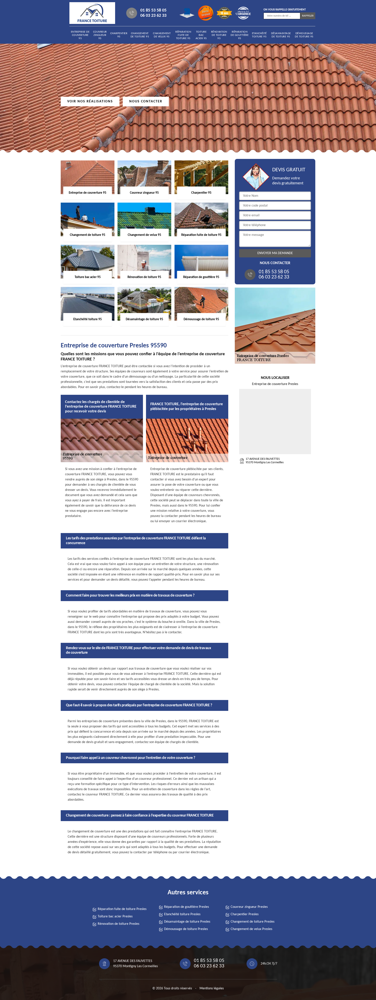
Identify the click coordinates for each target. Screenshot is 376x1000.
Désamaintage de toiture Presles (187, 921)
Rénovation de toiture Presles (118, 924)
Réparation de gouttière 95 (239, 35)
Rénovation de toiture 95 (219, 35)
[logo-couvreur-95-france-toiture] (89, 13)
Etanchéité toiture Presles (182, 914)
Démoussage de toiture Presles (186, 929)
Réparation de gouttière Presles (186, 907)
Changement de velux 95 (162, 35)
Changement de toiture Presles (252, 921)
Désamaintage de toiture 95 (281, 35)
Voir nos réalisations (90, 101)
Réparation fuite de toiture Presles (122, 909)
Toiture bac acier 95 (201, 35)
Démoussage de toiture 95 (304, 35)
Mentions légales (212, 988)
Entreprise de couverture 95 (80, 35)
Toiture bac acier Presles (115, 916)
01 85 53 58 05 (153, 10)
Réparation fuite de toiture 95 (183, 35)
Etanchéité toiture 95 (259, 35)
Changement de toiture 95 (140, 35)
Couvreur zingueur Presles (249, 907)
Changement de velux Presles (251, 929)
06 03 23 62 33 (153, 15)
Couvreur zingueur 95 (100, 35)
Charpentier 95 (119, 35)
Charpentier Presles (244, 914)
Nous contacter (145, 101)
